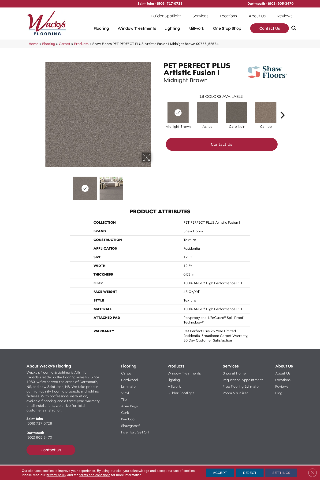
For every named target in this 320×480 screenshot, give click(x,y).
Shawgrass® (130, 426)
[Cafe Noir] (236, 112)
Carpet (64, 44)
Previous (42, 186)
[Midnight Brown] (178, 112)
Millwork (196, 28)
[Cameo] (266, 112)
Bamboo (127, 419)
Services (200, 16)
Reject (250, 473)
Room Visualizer (235, 393)
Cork (125, 413)
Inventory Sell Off (135, 432)
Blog (278, 393)
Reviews (284, 16)
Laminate (128, 386)
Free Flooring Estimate (241, 386)
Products (81, 44)
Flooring (101, 28)
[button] (294, 28)
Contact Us (269, 28)
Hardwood (129, 380)
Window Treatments (137, 28)
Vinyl (125, 393)
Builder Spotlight (166, 16)
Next (154, 186)
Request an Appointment (243, 380)
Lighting (172, 28)
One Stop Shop (227, 28)
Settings (281, 473)
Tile (124, 399)
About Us (257, 16)
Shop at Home (234, 373)
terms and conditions (94, 475)
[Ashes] (207, 112)
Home (33, 44)
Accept (220, 473)
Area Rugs (129, 406)
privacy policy (56, 475)
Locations (228, 16)
